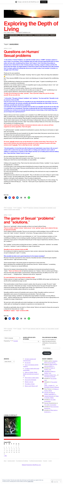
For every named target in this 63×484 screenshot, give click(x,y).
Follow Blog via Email (49, 337)
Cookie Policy (30, 481)
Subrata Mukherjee (49, 396)
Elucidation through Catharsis (51, 387)
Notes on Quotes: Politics (51, 396)
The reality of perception (50, 400)
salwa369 (46, 371)
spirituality (18, 209)
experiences (36, 207)
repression (43, 328)
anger (29, 328)
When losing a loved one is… (50, 411)
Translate (15, 341)
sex (46, 328)
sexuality (10, 209)
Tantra (9, 330)
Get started (43, 1)
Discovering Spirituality (30, 379)
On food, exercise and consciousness (29, 359)
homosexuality (42, 207)
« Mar (5, 455)
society (13, 209)
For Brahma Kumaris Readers (41, 35)
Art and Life (27, 362)
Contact (7, 37)
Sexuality (52, 35)
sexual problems (50, 328)
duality (37, 328)
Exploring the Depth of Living (31, 26)
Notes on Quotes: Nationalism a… (50, 393)
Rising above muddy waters (32, 377)
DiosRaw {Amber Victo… (50, 375)
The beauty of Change (49, 376)
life (46, 207)
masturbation (50, 207)
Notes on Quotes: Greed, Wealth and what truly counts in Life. (31, 373)
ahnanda (10, 207)
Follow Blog (47, 353)
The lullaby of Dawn (30, 384)
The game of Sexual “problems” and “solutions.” (29, 220)
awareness (30, 207)
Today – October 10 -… (50, 385)
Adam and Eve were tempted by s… (50, 365)
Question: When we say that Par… (51, 361)
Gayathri (46, 392)
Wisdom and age (29, 382)
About (6, 35)
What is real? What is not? (31, 386)
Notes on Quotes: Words (51, 389)
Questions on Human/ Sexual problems (21, 53)
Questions (20, 207)
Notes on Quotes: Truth (49, 368)
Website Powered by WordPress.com (31, 465)
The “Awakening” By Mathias (26, 35)
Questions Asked (14, 35)
